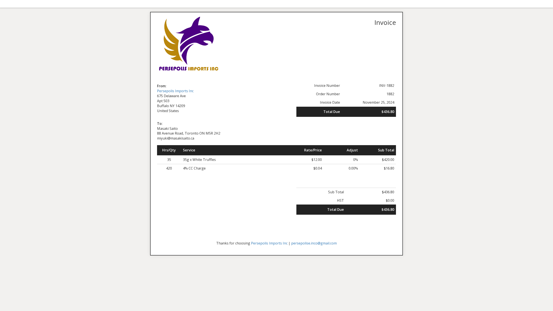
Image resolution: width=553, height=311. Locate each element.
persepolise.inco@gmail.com (314, 243)
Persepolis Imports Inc (175, 91)
